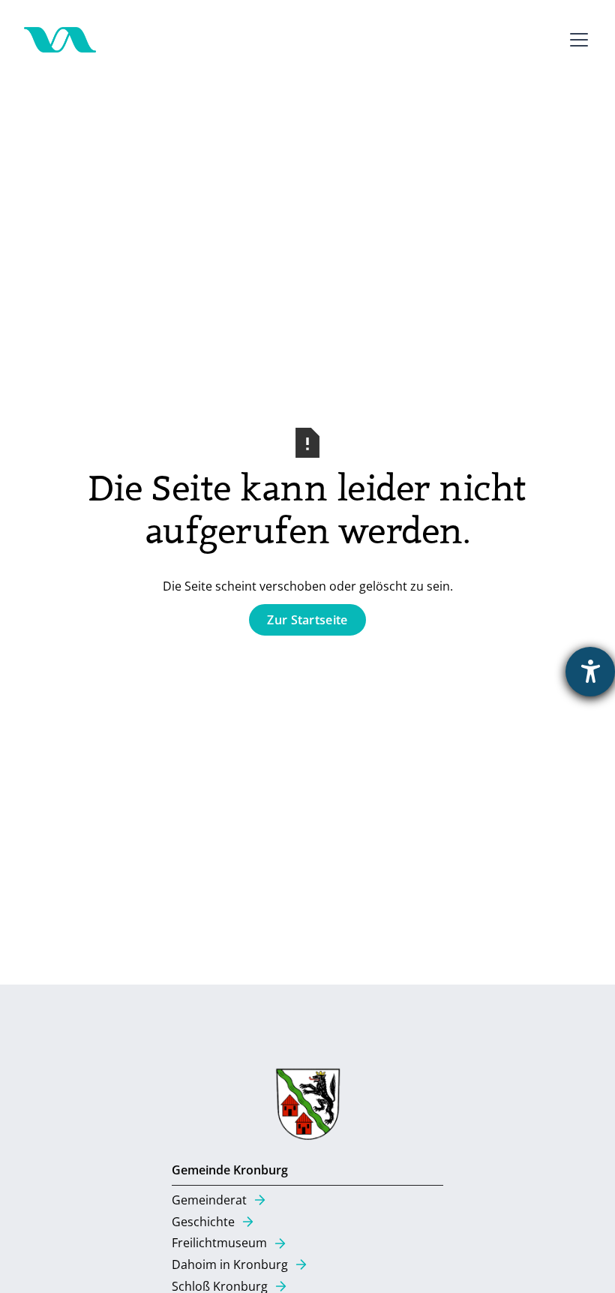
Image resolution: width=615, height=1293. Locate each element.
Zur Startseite (307, 620)
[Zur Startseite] (60, 40)
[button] (576, 40)
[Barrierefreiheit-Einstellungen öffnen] (590, 671)
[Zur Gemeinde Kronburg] (308, 1108)
